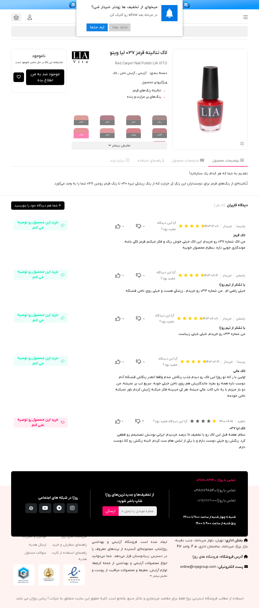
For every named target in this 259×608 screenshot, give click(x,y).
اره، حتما (97, 27)
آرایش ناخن (127, 73)
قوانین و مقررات (34, 536)
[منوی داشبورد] (29, 17)
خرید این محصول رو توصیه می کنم (37, 225)
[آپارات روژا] (31, 508)
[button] (244, 17)
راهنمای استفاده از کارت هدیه (69, 556)
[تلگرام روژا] (59, 508)
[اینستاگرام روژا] (72, 508)
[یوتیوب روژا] (45, 508)
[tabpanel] (129, 181)
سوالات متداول (35, 552)
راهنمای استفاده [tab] (150, 160)
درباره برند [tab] (118, 160)
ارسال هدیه (37, 544)
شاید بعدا (119, 27)
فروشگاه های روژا (205, 556)
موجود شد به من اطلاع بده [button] (45, 77)
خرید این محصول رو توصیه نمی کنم (37, 422)
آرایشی (142, 73)
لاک (115, 73)
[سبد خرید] (16, 17)
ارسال (110, 511)
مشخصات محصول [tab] (186, 160)
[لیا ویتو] (80, 57)
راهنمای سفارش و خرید (69, 544)
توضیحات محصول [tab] (226, 160)
